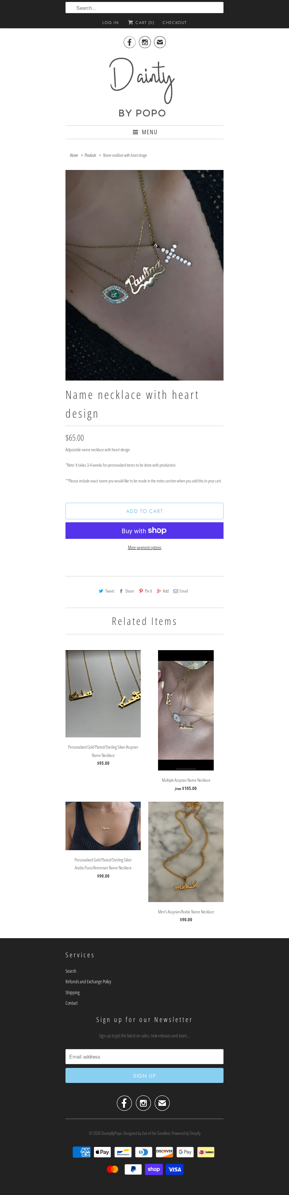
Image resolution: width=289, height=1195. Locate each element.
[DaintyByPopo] (144, 86)
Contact (71, 1002)
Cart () (144, 23)
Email (183, 591)
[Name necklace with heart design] (144, 275)
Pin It (148, 591)
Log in (110, 23)
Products (90, 155)
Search (70, 971)
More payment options (144, 547)
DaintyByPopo (112, 1133)
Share (129, 591)
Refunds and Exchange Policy (88, 981)
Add (166, 591)
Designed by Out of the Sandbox (146, 1133)
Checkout (175, 23)
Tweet (109, 591)
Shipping (72, 992)
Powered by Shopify (186, 1133)
